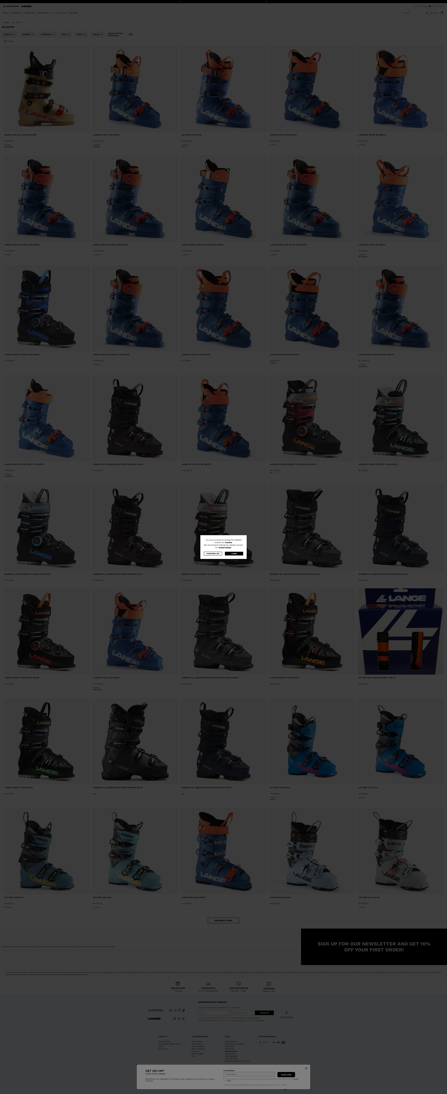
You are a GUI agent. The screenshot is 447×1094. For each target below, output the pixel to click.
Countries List (213, 554)
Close (234, 554)
